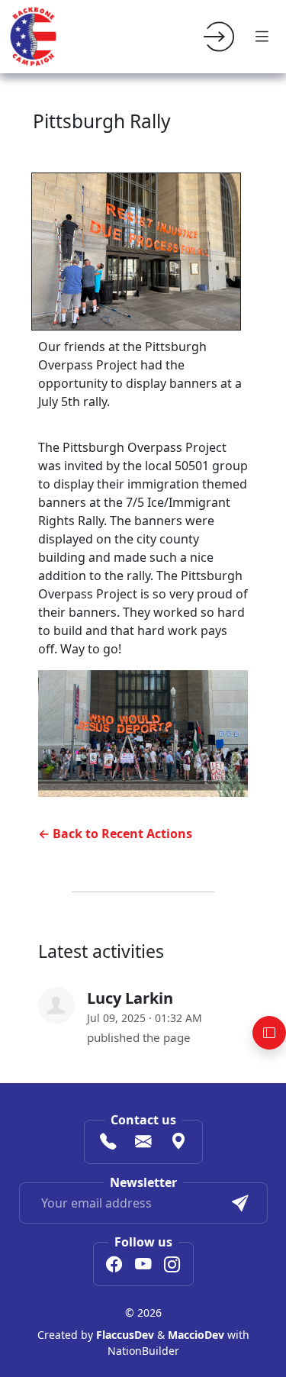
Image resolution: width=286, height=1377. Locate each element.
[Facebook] (114, 1265)
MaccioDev (196, 1334)
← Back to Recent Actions (115, 833)
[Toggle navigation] (261, 36)
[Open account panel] (269, 1033)
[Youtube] (143, 1265)
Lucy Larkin (130, 998)
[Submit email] (240, 1203)
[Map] (178, 1143)
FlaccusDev (125, 1334)
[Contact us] (143, 1143)
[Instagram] (172, 1265)
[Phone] (108, 1143)
